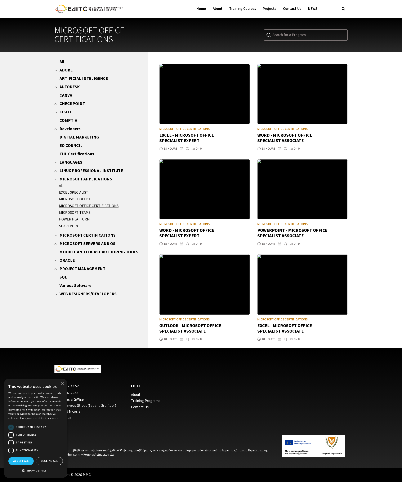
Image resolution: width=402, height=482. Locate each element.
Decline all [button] (49, 461)
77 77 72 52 (70, 386)
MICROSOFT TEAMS (74, 212)
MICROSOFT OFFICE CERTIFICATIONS (89, 206)
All (61, 185)
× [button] (62, 383)
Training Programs (145, 401)
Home (201, 8)
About (218, 8)
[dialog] (35, 428)
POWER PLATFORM (74, 219)
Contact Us (292, 8)
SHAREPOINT (69, 226)
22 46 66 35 (69, 393)
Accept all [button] (21, 461)
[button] (35, 471)
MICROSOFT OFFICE (75, 199)
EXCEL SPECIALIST (73, 192)
